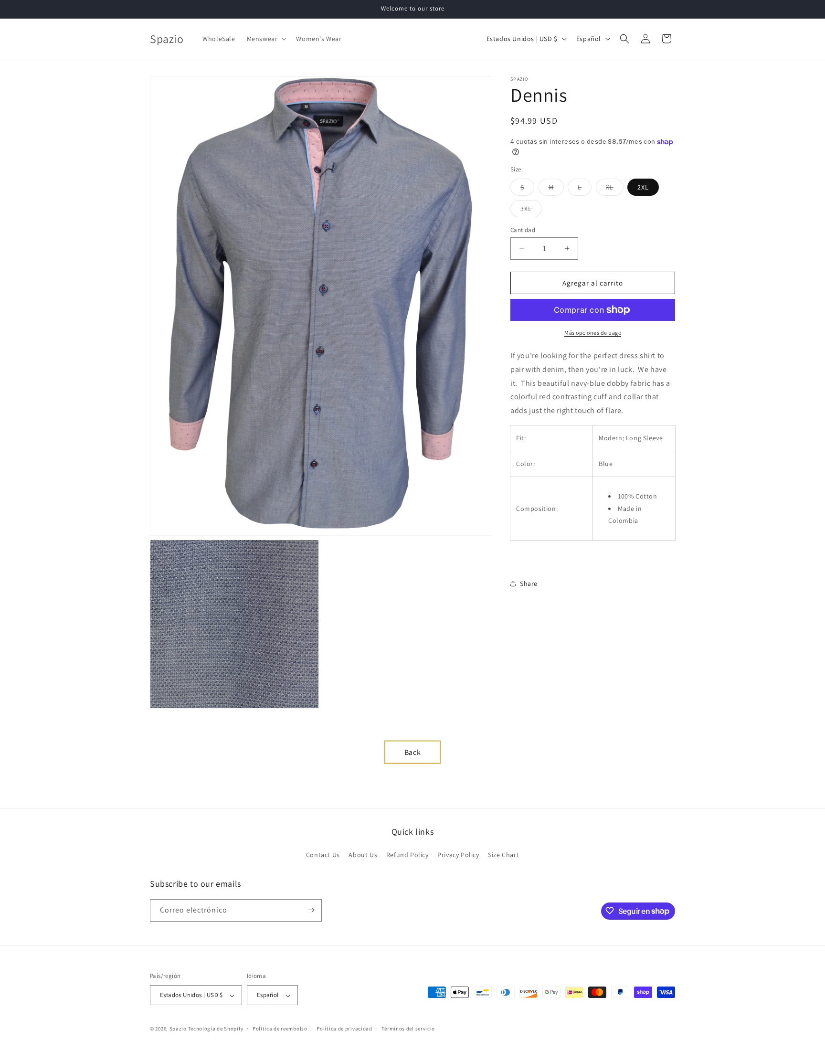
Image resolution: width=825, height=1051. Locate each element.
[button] (266, 39)
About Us (363, 855)
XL (615, 188)
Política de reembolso (280, 1029)
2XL (643, 186)
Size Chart (503, 855)
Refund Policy (407, 855)
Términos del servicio (408, 1029)
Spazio (178, 1029)
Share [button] (529, 583)
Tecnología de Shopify (215, 1029)
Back (412, 752)
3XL (531, 210)
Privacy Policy (458, 855)
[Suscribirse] (310, 910)
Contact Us (323, 855)
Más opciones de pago (592, 332)
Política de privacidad (344, 1029)
